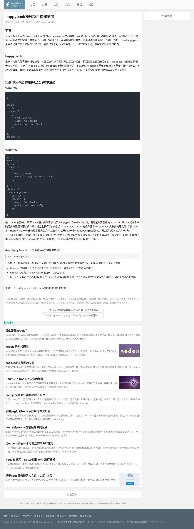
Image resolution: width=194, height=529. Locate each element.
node (43, 22)
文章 (67, 4)
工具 (56, 4)
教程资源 (50, 516)
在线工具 (27, 516)
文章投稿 (167, 15)
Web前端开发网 (28, 522)
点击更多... (73, 494)
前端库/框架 (86, 516)
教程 (79, 4)
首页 (32, 4)
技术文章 (38, 516)
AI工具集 (73, 516)
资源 (44, 4)
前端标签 (61, 516)
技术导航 (15, 516)
